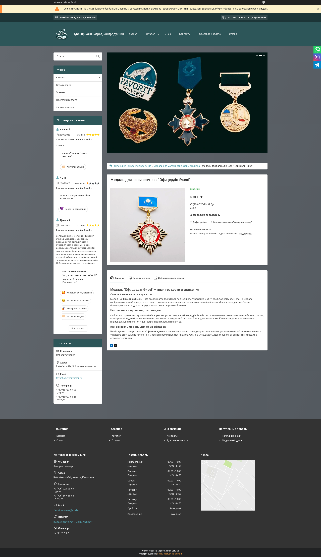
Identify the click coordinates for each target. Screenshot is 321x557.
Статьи (233, 34)
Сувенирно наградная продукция (132, 166)
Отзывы (60, 92)
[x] (115, 346)
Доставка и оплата (210, 34)
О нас (168, 34)
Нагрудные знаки (231, 436)
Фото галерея (63, 85)
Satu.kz (175, 551)
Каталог (150, 34)
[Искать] (98, 56)
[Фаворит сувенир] (62, 34)
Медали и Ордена (232, 440)
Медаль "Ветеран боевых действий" (75, 155)
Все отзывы (78, 328)
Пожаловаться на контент (169, 554)
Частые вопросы (65, 107)
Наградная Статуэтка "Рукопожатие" (72, 280)
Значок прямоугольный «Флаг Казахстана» (75, 197)
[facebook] (111, 346)
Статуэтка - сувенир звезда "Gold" (79, 275)
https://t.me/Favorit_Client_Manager (73, 521)
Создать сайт (60, 2)
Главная (132, 34)
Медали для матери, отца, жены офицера (177, 166)
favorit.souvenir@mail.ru (69, 378)
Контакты (184, 34)
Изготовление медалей (74, 271)
